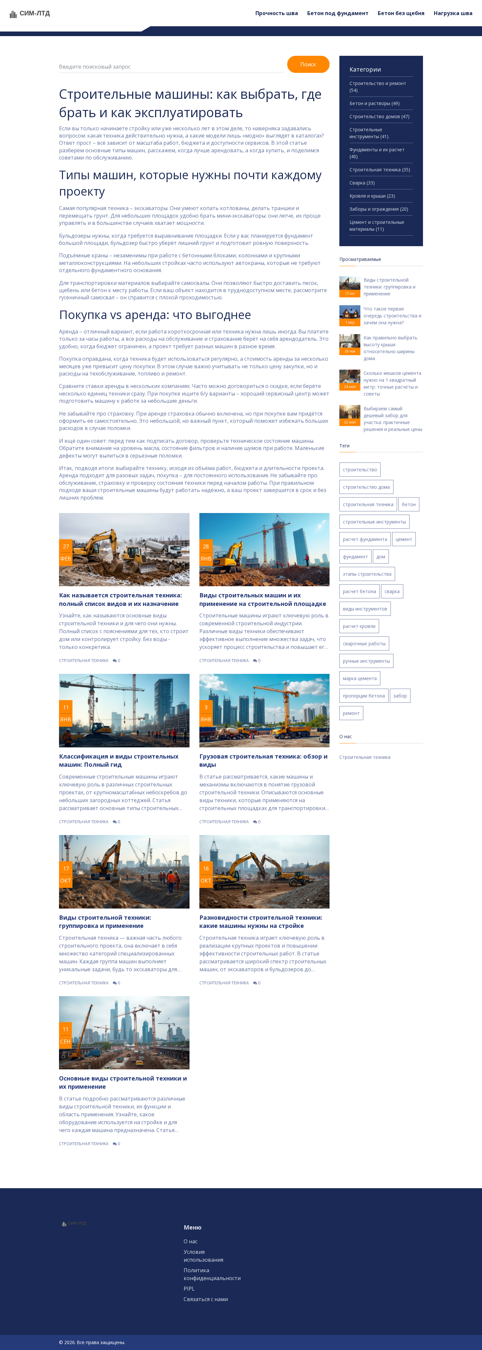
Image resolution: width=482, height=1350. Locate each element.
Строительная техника (84, 660)
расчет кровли (359, 626)
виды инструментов (365, 609)
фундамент (355, 556)
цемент (404, 539)
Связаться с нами (206, 1299)
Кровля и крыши (372, 196)
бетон (409, 504)
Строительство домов (380, 116)
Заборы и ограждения (379, 209)
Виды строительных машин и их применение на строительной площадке (262, 599)
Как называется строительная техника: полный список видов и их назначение (120, 599)
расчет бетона (359, 591)
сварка (392, 591)
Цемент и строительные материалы (377, 225)
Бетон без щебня (401, 13)
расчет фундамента (365, 539)
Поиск (308, 64)
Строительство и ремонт (378, 86)
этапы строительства (367, 574)
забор (400, 696)
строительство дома (366, 487)
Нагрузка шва (453, 13)
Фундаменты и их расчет (377, 153)
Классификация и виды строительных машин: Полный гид (118, 760)
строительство (360, 469)
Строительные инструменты (369, 132)
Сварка (362, 183)
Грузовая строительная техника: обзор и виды (263, 760)
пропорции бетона (364, 696)
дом (380, 556)
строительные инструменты (374, 522)
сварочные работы (364, 643)
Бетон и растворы (375, 103)
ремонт (351, 713)
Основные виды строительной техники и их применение (123, 1082)
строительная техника (368, 504)
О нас (190, 1241)
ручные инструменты (366, 661)
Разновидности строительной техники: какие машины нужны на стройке (260, 921)
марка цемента (360, 678)
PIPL (189, 1288)
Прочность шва (276, 13)
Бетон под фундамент (338, 13)
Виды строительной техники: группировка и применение (105, 921)
